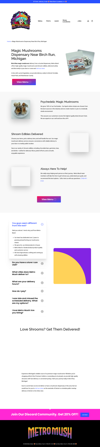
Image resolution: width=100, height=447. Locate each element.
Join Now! (85, 415)
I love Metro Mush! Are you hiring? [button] (23, 311)
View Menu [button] (22, 82)
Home (9, 41)
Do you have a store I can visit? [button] (25, 263)
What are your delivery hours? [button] (23, 282)
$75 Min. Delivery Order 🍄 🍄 (50, 2)
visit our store (40, 68)
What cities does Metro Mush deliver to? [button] (23, 273)
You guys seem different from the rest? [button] (24, 224)
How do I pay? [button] (19, 291)
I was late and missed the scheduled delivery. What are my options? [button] (25, 301)
